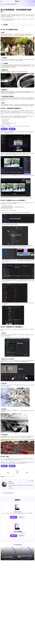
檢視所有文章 (11, 488)
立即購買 (14, 517)
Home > (1, 4)
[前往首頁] (17, 1)
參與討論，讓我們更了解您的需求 (9, 492)
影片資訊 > (3, 4)
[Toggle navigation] (33, 1)
